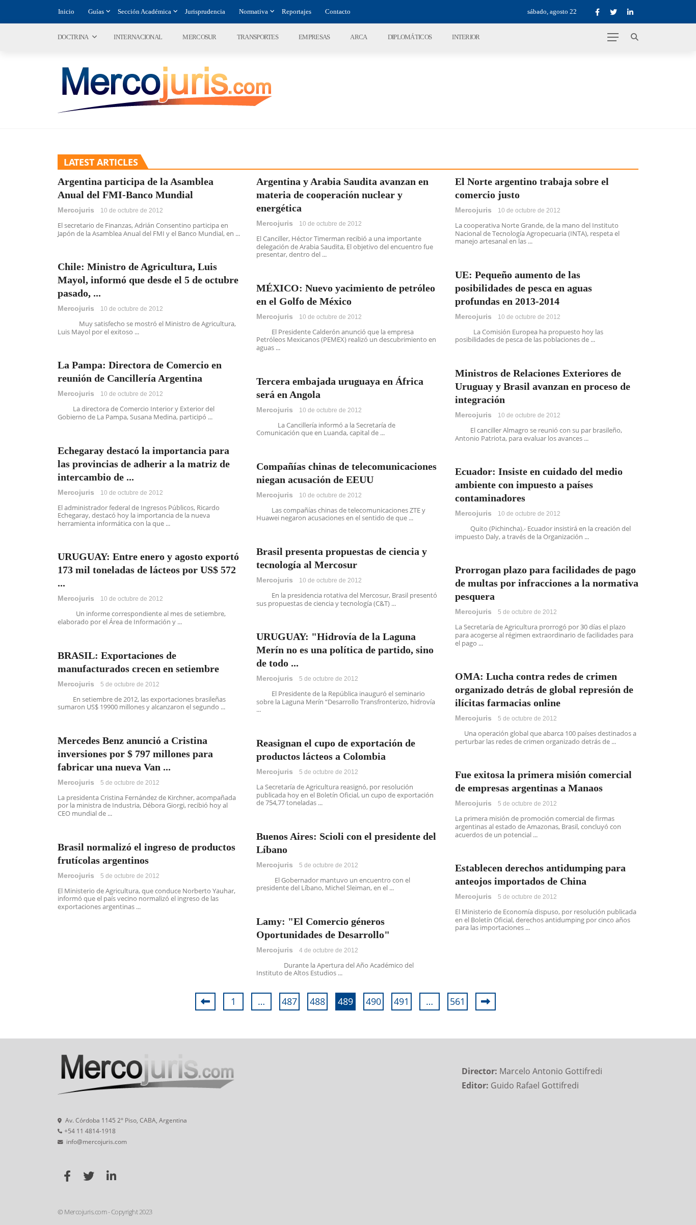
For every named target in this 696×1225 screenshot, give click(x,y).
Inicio (66, 11)
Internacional (138, 37)
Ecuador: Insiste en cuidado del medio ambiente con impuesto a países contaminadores (539, 484)
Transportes (257, 37)
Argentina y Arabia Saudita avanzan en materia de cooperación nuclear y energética (342, 195)
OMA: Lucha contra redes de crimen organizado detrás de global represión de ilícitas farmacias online (544, 689)
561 (457, 1001)
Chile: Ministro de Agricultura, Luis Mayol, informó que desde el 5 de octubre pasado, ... (148, 280)
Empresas (314, 37)
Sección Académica (144, 11)
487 (289, 1001)
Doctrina (73, 37)
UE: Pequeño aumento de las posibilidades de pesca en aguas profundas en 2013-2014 (523, 288)
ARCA (358, 37)
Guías (96, 11)
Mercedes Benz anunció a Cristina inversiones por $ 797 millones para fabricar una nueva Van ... (135, 754)
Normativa (253, 11)
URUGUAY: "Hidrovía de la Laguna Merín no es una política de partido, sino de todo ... (345, 650)
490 (373, 1001)
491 (401, 1001)
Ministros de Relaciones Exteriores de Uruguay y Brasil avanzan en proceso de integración (542, 386)
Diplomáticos (410, 37)
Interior (465, 37)
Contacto (338, 11)
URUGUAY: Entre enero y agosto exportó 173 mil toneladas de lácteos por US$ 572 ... (148, 570)
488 (317, 1001)
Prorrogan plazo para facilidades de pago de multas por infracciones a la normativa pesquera (546, 583)
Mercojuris (76, 210)
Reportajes (296, 11)
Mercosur (199, 37)
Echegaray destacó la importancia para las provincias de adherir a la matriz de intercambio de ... (144, 464)
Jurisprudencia (205, 11)
